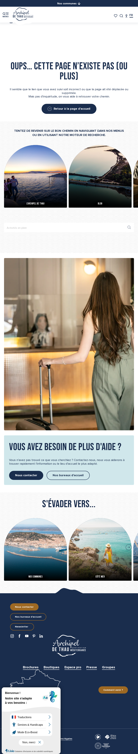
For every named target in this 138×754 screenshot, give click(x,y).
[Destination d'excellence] (98, 736)
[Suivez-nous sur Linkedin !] (42, 637)
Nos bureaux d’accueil (28, 617)
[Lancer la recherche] (129, 227)
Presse (91, 667)
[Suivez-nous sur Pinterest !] (34, 637)
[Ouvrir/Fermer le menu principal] (6, 14)
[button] (121, 16)
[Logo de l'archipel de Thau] (69, 646)
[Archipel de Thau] (23, 14)
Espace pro (72, 667)
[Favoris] (116, 16)
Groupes (108, 667)
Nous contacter (24, 607)
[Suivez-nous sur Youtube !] (27, 637)
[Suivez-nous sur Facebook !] (20, 637)
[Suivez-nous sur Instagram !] (13, 637)
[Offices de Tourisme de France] (111, 736)
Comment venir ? (113, 690)
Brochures (31, 667)
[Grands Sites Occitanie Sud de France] (103, 745)
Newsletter (21, 627)
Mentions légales (63, 739)
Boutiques (51, 667)
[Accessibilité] (126, 16)
